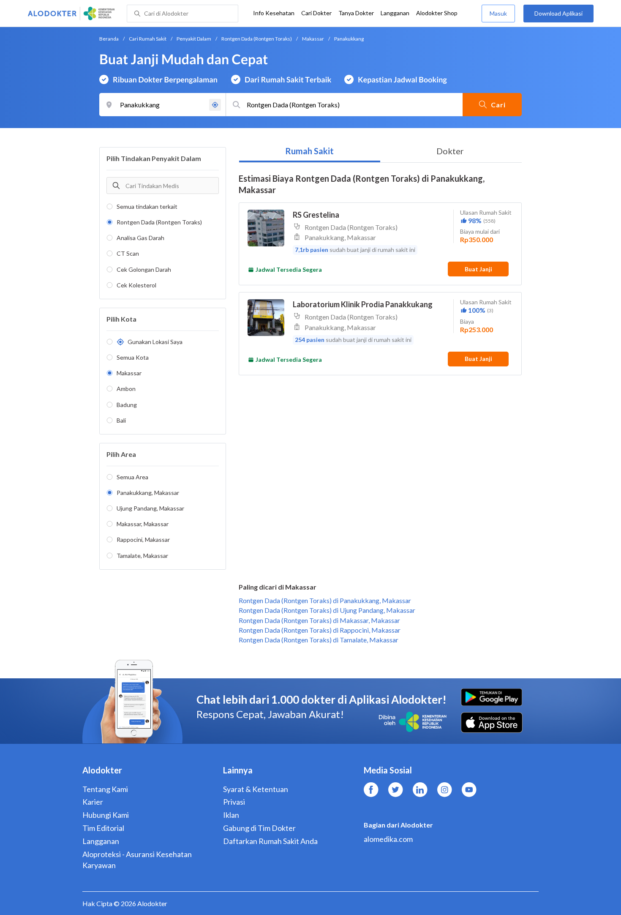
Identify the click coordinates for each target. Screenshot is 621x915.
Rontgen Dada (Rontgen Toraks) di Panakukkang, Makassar (325, 600)
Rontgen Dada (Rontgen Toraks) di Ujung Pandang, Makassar (327, 610)
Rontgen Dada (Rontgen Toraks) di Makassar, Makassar (319, 620)
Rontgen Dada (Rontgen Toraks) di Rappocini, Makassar (319, 630)
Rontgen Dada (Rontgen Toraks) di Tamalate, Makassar (318, 640)
